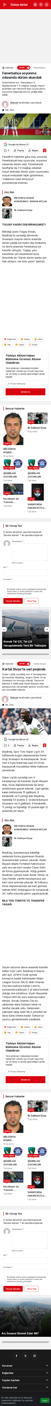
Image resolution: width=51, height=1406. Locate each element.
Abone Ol (25, 392)
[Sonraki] (46, 629)
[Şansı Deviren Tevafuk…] (25, 629)
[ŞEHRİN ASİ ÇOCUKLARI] (13, 470)
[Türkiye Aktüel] (19, 4)
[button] (35, 4)
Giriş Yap (31, 601)
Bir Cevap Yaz (14, 525)
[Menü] (5, 4)
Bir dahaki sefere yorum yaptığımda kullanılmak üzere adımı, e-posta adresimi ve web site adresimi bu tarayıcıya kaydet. (26, 591)
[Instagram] (34, 1355)
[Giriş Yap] (41, 4)
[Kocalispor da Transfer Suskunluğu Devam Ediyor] (13, 498)
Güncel (14, 102)
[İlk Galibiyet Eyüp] (25, 213)
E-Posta (7, 579)
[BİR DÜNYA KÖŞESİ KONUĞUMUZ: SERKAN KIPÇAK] (25, 201)
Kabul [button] (45, 1401)
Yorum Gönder (13, 601)
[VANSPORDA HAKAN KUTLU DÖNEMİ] (38, 498)
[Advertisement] (25, 36)
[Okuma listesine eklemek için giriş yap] (44, 150)
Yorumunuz (18, 541)
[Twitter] (25, 1355)
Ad (5, 567)
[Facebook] (16, 1355)
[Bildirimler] (46, 4)
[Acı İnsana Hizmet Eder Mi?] (25, 1317)
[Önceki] (4, 629)
